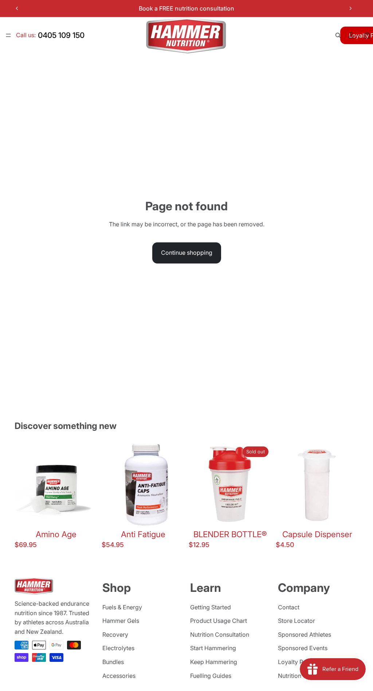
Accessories (119, 675)
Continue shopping (186, 252)
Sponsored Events (302, 648)
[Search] (338, 35)
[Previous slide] (17, 8)
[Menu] (8, 35)
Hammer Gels (120, 620)
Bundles (113, 661)
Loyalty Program (300, 661)
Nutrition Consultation (219, 634)
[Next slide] (350, 8)
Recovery (115, 634)
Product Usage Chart (218, 620)
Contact (288, 607)
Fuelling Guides (210, 675)
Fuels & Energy (122, 607)
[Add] (86, 515)
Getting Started (210, 607)
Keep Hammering (213, 661)
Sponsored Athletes (304, 634)
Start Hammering (213, 648)
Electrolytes (118, 648)
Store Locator (296, 620)
